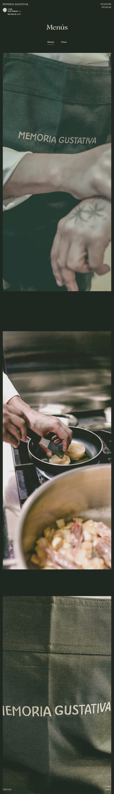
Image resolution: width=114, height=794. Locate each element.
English (7, 790)
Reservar (106, 4)
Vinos (64, 42)
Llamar (107, 786)
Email (108, 790)
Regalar (106, 7)
